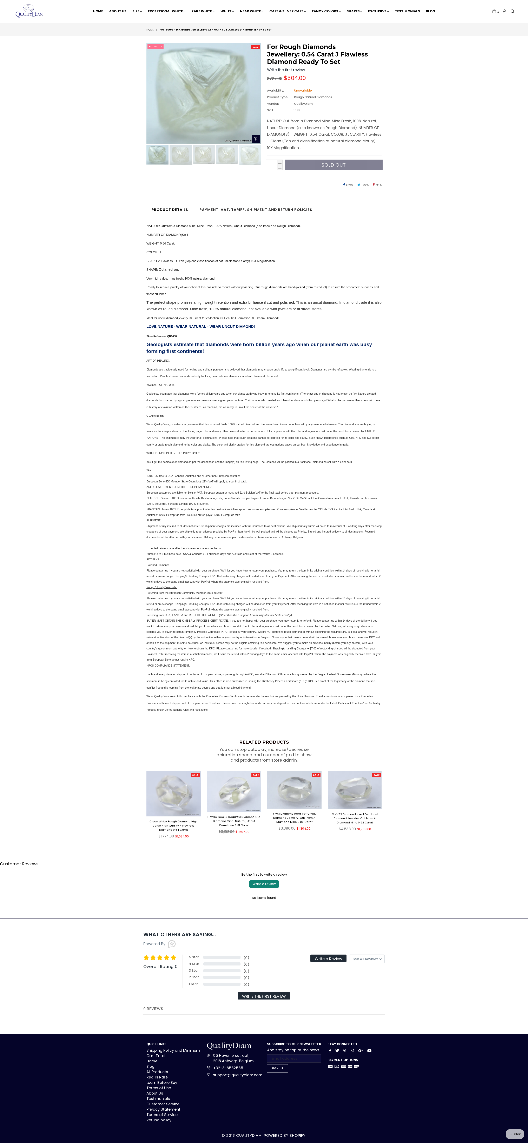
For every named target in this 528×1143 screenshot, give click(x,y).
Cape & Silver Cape (286, 11)
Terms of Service (162, 1114)
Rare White (202, 11)
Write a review (264, 884)
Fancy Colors (325, 11)
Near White (251, 11)
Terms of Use (158, 1087)
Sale (255, 47)
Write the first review (264, 996)
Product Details (170, 209)
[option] (157, 155)
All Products (157, 1071)
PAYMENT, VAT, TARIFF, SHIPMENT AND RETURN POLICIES (255, 209)
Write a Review (328, 958)
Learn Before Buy (161, 1082)
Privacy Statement (163, 1109)
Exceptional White (166, 11)
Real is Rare (157, 1077)
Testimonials (407, 11)
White (226, 11)
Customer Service (162, 1104)
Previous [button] (142, 802)
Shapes (353, 11)
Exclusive (377, 11)
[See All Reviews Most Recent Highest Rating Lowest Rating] (367, 959)
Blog (430, 11)
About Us (117, 11)
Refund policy (158, 1120)
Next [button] (386, 802)
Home (98, 11)
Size (136, 11)
